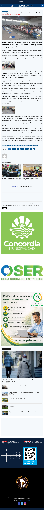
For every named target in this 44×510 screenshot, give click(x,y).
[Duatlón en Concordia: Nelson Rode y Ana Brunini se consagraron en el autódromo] (5, 400)
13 (10, 456)
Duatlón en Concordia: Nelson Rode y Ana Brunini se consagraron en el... (22, 398)
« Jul (1, 464)
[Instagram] (25, 503)
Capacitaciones (4, 145)
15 (16, 456)
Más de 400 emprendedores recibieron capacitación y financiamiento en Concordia (32, 179)
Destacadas (3, 11)
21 (13, 458)
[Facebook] (19, 503)
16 (19, 456)
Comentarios (15, 186)
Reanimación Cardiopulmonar (32, 145)
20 (10, 458)
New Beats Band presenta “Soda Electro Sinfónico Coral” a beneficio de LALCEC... (24, 385)
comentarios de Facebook (26, 186)
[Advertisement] (22, 427)
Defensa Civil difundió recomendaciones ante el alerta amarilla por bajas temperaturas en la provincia (20, 380)
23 (19, 458)
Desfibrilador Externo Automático (14, 145)
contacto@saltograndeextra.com (24, 500)
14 (13, 456)
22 (16, 458)
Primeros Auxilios (24, 145)
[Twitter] (22, 503)
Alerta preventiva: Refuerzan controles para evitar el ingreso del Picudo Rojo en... (24, 405)
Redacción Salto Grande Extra (7, 14)
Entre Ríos (7, 11)
